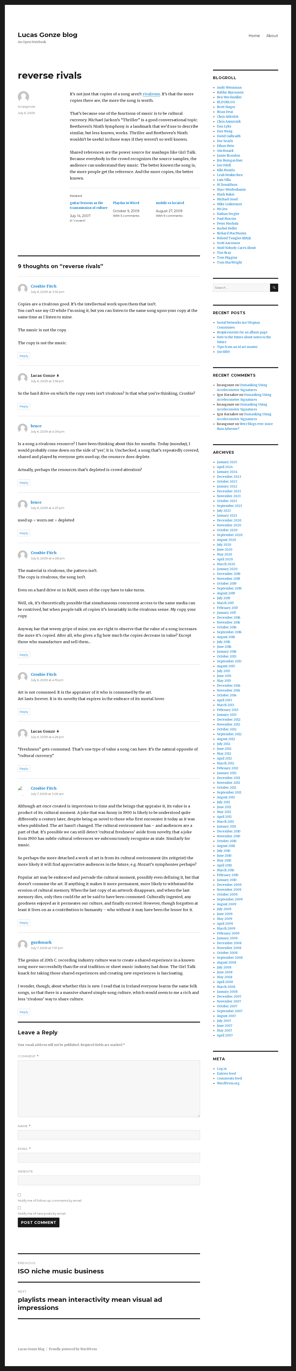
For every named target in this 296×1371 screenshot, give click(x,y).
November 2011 (228, 783)
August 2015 (226, 666)
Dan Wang (225, 131)
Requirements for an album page (242, 332)
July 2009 (224, 909)
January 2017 (226, 613)
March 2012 (225, 763)
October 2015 (226, 656)
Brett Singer (226, 107)
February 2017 (227, 608)
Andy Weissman (229, 88)
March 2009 (226, 929)
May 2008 (224, 977)
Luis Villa (224, 180)
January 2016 (226, 652)
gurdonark (41, 942)
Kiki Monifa (226, 170)
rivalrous (151, 94)
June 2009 (224, 914)
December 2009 (229, 885)
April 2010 (224, 865)
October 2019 (226, 584)
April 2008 (225, 982)
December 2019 (228, 574)
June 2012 (224, 749)
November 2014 (228, 690)
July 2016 (223, 642)
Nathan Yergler (228, 214)
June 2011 (224, 807)
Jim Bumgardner (230, 160)
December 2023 (229, 477)
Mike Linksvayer (229, 204)
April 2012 (224, 758)
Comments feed (229, 1078)
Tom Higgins (227, 258)
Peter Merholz (227, 224)
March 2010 (225, 870)
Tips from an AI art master (237, 347)
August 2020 (226, 540)
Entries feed (226, 1074)
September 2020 (230, 535)
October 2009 (227, 894)
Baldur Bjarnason (230, 92)
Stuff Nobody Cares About (236, 248)
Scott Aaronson (228, 243)
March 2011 (225, 822)
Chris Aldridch (227, 117)
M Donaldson (227, 185)
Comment (28, 1056)
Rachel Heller (227, 228)
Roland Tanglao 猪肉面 (234, 238)
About (272, 36)
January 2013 (227, 715)
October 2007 (227, 1006)
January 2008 (227, 992)
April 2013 (224, 700)
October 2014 (227, 695)
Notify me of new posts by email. (42, 1213)
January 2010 (227, 880)
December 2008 (229, 943)
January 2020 (227, 569)
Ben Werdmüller (229, 97)
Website (25, 1171)
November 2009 (229, 890)
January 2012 (227, 773)
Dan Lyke (224, 126)
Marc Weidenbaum (231, 190)
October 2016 (226, 627)
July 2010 (223, 851)
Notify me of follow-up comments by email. (50, 1200)
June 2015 (224, 676)
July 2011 (223, 802)
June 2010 (224, 856)
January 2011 (226, 826)
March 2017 (225, 603)
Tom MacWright (229, 262)
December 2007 (229, 997)
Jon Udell (224, 165)
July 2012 (223, 744)
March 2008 (226, 987)
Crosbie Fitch (44, 286)
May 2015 (224, 681)
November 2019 (228, 579)
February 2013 (227, 710)
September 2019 (229, 588)
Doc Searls (225, 141)
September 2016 (229, 632)
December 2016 (228, 618)
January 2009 (227, 938)
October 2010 (227, 841)
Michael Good (227, 199)
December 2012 (228, 720)
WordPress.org (228, 1083)
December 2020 (229, 520)
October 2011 (226, 788)
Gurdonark (225, 151)
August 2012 (226, 739)
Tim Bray (224, 253)
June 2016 (224, 647)
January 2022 (227, 486)
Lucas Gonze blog (47, 35)
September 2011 (229, 792)
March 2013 (225, 705)
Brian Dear (225, 112)
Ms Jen (222, 209)
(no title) (223, 352)
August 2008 (226, 963)
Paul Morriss (226, 219)
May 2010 (224, 860)
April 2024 (225, 467)
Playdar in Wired (126, 203)
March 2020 (226, 564)
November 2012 (228, 724)
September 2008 (230, 958)
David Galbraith (228, 136)
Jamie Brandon (228, 156)
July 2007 (224, 1021)
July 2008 (224, 967)
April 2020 (225, 559)
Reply (24, 356)
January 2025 (227, 462)
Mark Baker (226, 194)
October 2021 (227, 501)
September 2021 (229, 506)
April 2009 (225, 924)
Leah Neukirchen (230, 175)
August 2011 (226, 797)
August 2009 (226, 904)
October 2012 (227, 729)
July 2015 (223, 671)
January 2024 (227, 472)
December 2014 (228, 686)
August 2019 (226, 593)
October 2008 (227, 953)
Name (24, 1126)
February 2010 (227, 875)
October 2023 (227, 482)
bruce (36, 426)
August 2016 (226, 637)
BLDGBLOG (226, 102)
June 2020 (224, 550)
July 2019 (223, 598)
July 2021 (224, 511)
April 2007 (225, 1035)
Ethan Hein (225, 146)
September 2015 (229, 661)
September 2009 (230, 899)
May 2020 (224, 554)
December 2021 (229, 491)
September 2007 (229, 1011)
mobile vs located (170, 203)
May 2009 (224, 919)
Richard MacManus (231, 233)
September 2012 (229, 734)
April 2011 (224, 817)
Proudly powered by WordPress (73, 1349)
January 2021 (227, 516)
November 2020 (229, 525)
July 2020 (224, 545)
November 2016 (228, 622)
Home (254, 36)
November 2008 (229, 948)
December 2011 (228, 778)
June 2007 (224, 1026)
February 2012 (227, 768)
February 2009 (228, 933)
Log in (222, 1069)
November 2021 (228, 496)
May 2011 (224, 812)
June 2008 (224, 972)
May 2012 (224, 754)
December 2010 (228, 831)
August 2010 (226, 846)
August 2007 (226, 1016)
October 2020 (227, 530)
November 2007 (229, 1001)
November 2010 (228, 836)
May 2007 (224, 1031)
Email (24, 1149)
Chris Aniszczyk (229, 122)
